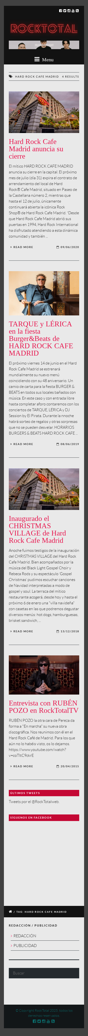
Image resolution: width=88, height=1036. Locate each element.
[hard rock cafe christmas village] (44, 112)
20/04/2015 (70, 766)
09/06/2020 (70, 247)
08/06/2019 (70, 444)
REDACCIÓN (24, 936)
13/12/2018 (70, 631)
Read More (23, 247)
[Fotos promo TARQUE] (44, 293)
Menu (47, 59)
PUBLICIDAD (25, 946)
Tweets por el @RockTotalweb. (34, 802)
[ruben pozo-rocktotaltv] (44, 675)
